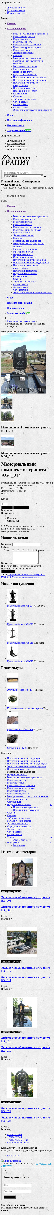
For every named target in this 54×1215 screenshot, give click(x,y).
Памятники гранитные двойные (29, 77)
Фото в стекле (20, 101)
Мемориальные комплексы (27, 58)
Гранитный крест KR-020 (20, 624)
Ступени (17, 96)
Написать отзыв (25, 485)
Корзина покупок (16, 10)
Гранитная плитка (22, 39)
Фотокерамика (20, 107)
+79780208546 (23, 188)
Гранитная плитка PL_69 (20, 729)
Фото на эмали (20, 104)
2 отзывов (9, 485)
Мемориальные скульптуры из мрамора (27, 796)
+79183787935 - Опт (17, 1140)
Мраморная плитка (23, 69)
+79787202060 (8, 188)
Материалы (19, 845)
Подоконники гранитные (26, 807)
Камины (17, 55)
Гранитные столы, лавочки (27, 44)
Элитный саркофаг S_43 (19, 690)
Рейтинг (5, 547)
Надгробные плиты (23, 72)
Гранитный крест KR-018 (20, 642)
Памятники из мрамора (25, 88)
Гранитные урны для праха (27, 47)
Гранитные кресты (22, 42)
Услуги (10, 837)
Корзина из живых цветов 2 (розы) (25, 708)
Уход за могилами (22, 840)
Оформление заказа (17, 13)
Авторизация (14, 149)
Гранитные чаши (21, 50)
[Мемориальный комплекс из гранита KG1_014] (23, 392)
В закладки (7, 510)
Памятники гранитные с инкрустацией (25, 84)
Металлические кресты (25, 66)
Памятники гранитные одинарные (31, 80)
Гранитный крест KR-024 (20, 606)
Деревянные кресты (23, 52)
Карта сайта (13, 1155)
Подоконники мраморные (26, 810)
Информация (14, 842)
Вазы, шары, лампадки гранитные (30, 33)
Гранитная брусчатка (24, 36)
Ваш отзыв (6, 563)
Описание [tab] (12, 518)
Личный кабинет (16, 7)
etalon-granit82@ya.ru (42, 188)
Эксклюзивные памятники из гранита (32, 110)
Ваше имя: (6, 544)
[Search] (45, 176)
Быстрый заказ (21, 507)
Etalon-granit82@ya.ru (18, 1142)
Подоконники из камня (25, 91)
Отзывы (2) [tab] (13, 521)
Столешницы (20, 93)
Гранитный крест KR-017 (20, 661)
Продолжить (8, 572)
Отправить (9, 1197)
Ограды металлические (25, 74)
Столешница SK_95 (17, 748)
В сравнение (7, 513)
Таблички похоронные (24, 99)
